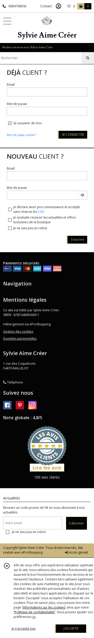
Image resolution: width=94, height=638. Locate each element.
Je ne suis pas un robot (30, 228)
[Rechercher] (87, 58)
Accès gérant (78, 552)
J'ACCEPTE (71, 628)
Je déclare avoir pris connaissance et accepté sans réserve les (46, 209)
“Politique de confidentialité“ (34, 612)
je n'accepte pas (23, 628)
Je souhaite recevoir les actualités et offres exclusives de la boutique (44, 219)
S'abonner (76, 523)
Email (11, 84)
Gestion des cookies (18, 331)
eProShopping (32, 552)
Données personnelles (20, 338)
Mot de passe (17, 104)
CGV (41, 211)
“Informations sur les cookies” (44, 607)
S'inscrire (77, 239)
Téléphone (14, 382)
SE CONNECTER (73, 134)
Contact (46, 6)
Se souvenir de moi (27, 123)
